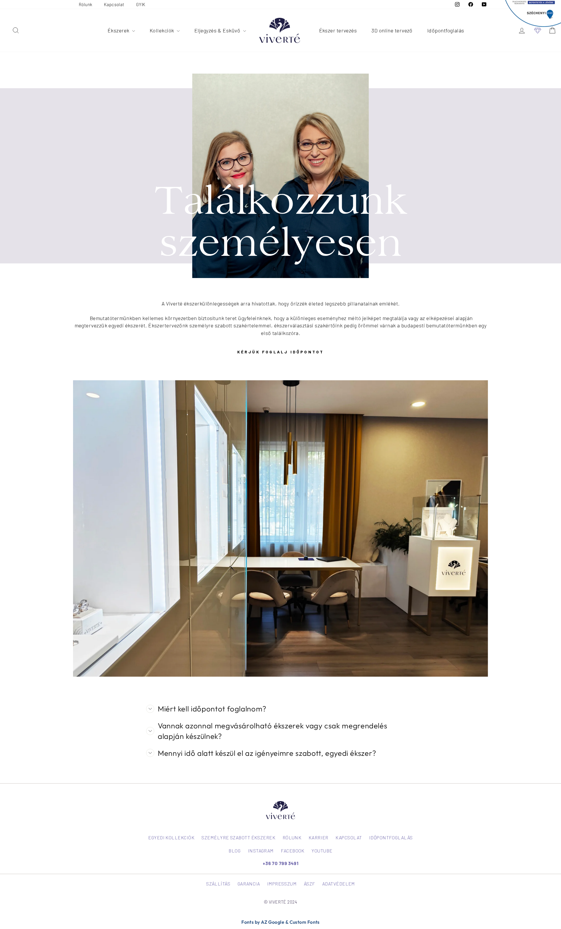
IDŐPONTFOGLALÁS (391, 837)
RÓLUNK (292, 837)
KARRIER (318, 837)
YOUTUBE (321, 850)
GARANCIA (249, 883)
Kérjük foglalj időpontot (280, 351)
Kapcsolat (114, 4)
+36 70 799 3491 (281, 863)
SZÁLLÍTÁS (218, 883)
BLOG (234, 850)
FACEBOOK (292, 850)
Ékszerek (119, 30)
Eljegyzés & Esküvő (218, 30)
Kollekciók (162, 30)
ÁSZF (309, 883)
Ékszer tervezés (338, 30)
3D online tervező (392, 30)
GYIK (141, 4)
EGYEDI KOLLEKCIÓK (171, 837)
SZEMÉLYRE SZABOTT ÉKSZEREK (238, 837)
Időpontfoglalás (445, 30)
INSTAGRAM (261, 850)
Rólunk (85, 4)
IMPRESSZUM (282, 883)
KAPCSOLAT (348, 837)
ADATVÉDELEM (338, 883)
